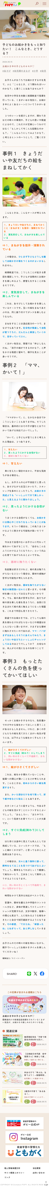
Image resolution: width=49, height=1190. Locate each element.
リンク (7, 1177)
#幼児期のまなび (21, 70)
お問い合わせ (39, 1172)
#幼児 (43, 70)
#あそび (6, 70)
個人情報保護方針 (12, 1168)
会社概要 (37, 1168)
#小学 (35, 70)
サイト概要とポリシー (14, 1172)
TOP (46, 1184)
